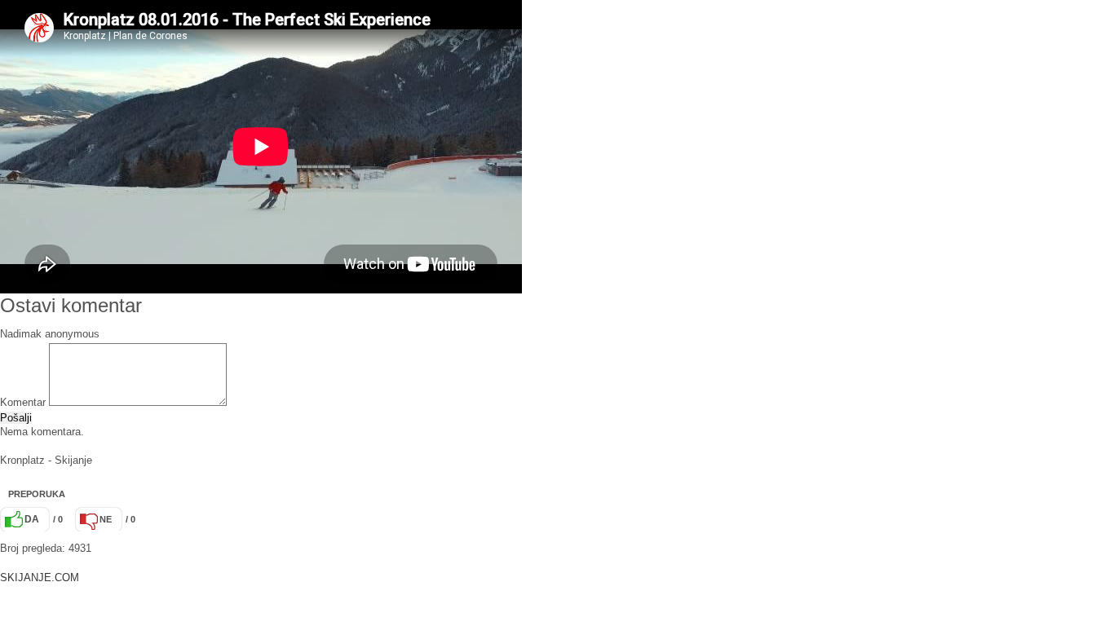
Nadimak (21, 334)
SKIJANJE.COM (39, 577)
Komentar (23, 402)
